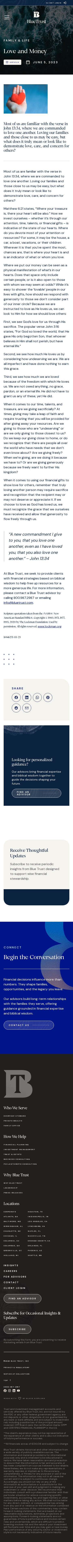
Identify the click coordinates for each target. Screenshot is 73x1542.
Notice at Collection (17, 1374)
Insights (11, 1265)
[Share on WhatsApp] (37, 697)
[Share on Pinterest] (47, 697)
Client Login (15, 1288)
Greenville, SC (13, 1250)
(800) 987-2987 (12, 1387)
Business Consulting (17, 1159)
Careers (11, 1271)
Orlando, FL (35, 1245)
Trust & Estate (12, 1154)
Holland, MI (11, 1255)
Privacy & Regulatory (17, 1367)
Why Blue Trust (13, 1183)
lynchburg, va (36, 1226)
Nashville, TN (36, 1236)
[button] (7, 17)
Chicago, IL (10, 1236)
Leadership (11, 1188)
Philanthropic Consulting (20, 1164)
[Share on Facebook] (16, 697)
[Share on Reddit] (16, 708)
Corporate (10, 1211)
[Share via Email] (26, 708)
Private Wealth (13, 1121)
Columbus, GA (12, 1245)
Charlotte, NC (12, 1231)
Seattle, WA (35, 1255)
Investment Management (19, 1149)
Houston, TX (35, 1211)
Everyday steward (15, 1116)
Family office (12, 1125)
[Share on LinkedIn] (26, 697)
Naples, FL (34, 1231)
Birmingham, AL (13, 1226)
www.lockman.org (49, 626)
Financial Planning (16, 1144)
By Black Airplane (34, 1398)
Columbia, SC (11, 1241)
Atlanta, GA (11, 1216)
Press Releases (13, 1192)
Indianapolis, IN (38, 1216)
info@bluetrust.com (18, 602)
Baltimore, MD (12, 1221)
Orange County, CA (39, 1241)
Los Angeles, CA (37, 1221)
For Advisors (15, 1277)
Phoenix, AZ (35, 1250)
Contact (11, 1282)
